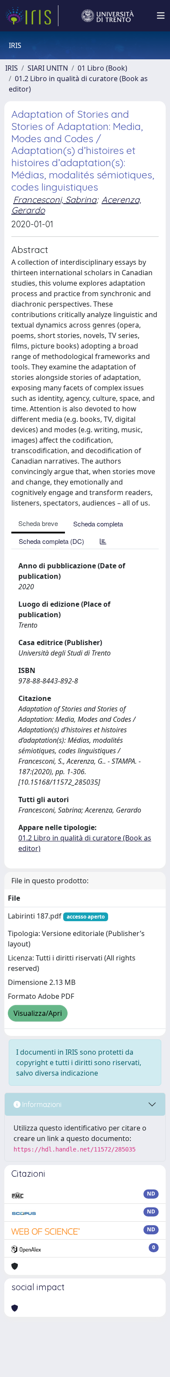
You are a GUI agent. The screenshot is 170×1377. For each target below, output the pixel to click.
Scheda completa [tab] (98, 523)
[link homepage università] (107, 15)
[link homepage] (31, 15)
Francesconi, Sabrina (54, 199)
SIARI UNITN (47, 68)
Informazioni (40, 1104)
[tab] (103, 541)
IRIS (11, 68)
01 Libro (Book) (102, 68)
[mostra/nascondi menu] (161, 15)
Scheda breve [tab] (38, 523)
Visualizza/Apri (38, 1013)
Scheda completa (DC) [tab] (51, 541)
